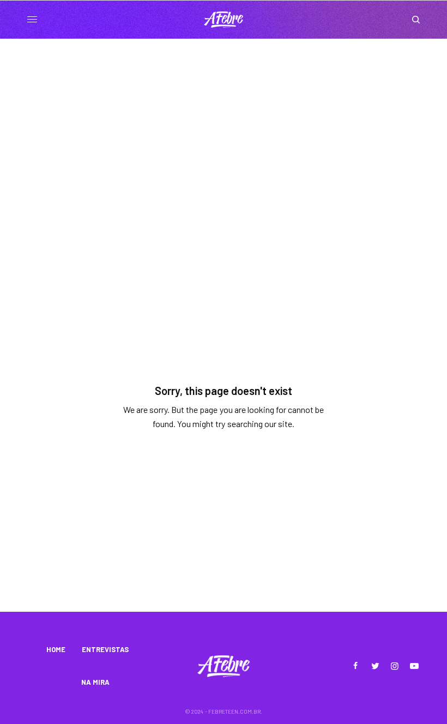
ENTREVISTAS (105, 649)
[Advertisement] (223, 120)
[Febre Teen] (223, 19)
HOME (55, 649)
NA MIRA (95, 682)
